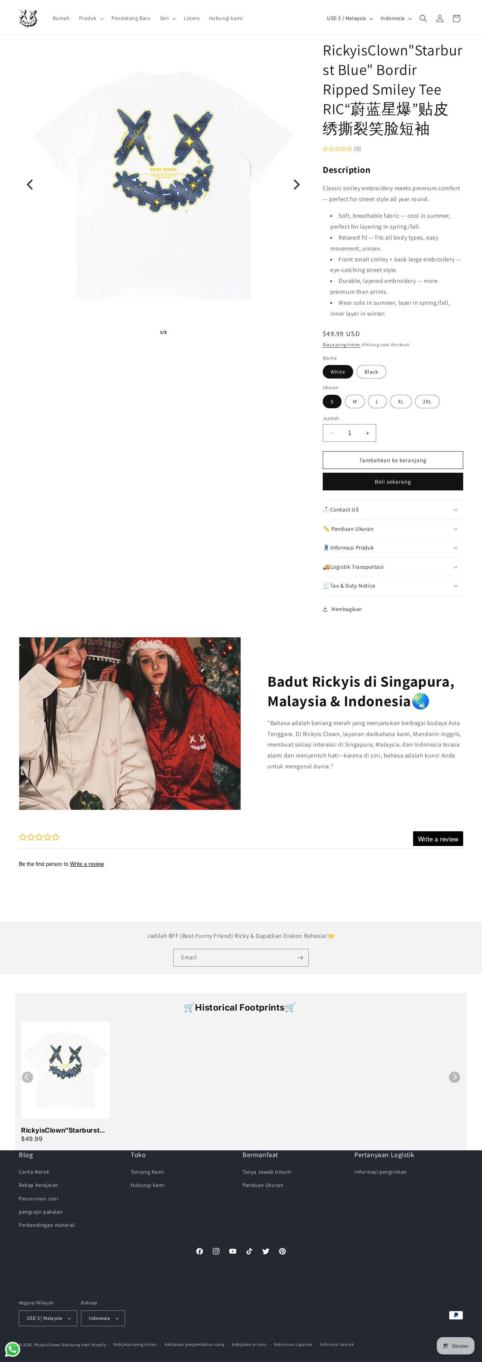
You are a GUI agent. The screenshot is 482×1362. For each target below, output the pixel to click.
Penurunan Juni (38, 1198)
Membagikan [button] (346, 609)
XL (401, 401)
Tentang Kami (147, 1171)
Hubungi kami (148, 1185)
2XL (427, 401)
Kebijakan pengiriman (135, 1344)
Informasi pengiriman (380, 1171)
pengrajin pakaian (41, 1211)
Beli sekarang (393, 481)
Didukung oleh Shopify (83, 1344)
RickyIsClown (47, 1344)
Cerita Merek (34, 1171)
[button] (91, 18)
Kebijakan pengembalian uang (195, 1344)
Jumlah (331, 418)
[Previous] (30, 184)
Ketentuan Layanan (293, 1344)
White (338, 371)
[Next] (297, 184)
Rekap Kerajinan (38, 1185)
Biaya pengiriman (341, 344)
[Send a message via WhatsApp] (12, 1349)
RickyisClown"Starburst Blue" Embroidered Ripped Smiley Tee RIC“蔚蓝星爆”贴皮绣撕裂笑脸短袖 (64, 1130)
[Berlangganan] (300, 958)
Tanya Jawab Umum (267, 1171)
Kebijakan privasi (249, 1344)
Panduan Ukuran (263, 1185)
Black (371, 371)
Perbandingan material (47, 1225)
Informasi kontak (337, 1344)
